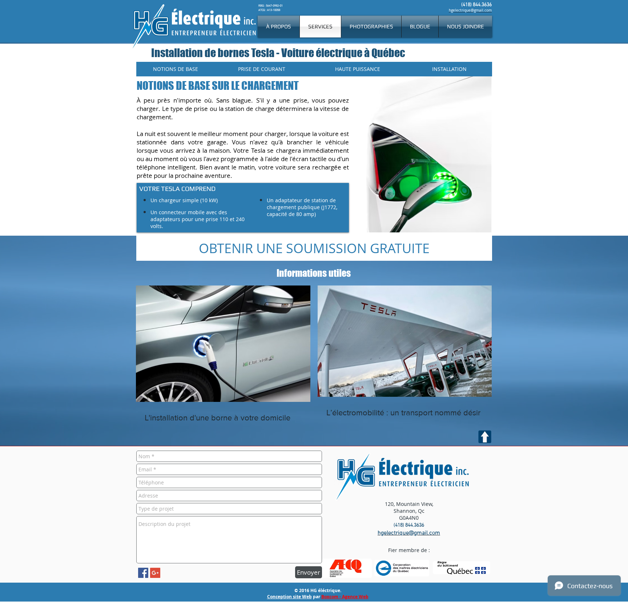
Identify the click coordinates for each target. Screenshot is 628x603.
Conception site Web (289, 597)
